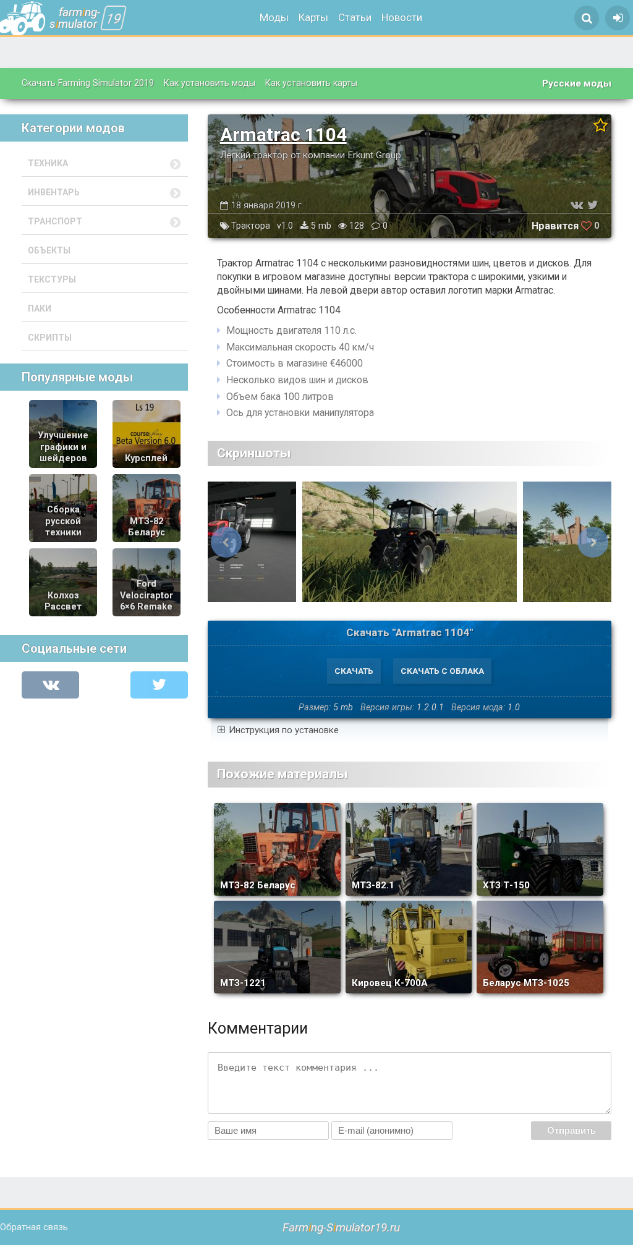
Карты (313, 17)
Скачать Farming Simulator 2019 (88, 83)
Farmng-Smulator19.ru (341, 1227)
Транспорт (55, 221)
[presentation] (226, 542)
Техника (48, 163)
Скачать (353, 671)
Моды (274, 17)
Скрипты (50, 337)
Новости (401, 17)
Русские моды (576, 83)
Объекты (49, 250)
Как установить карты (311, 83)
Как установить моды (209, 83)
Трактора (250, 226)
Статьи (355, 17)
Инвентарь (54, 192)
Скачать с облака (442, 671)
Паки (39, 308)
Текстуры (52, 279)
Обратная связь (34, 1227)
